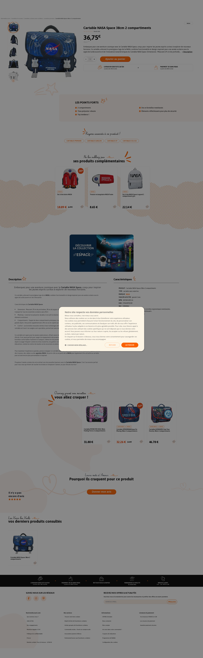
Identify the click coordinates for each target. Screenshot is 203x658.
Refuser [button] (112, 345)
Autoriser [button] (129, 345)
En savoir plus (111, 339)
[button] (76, 345)
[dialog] (101, 329)
